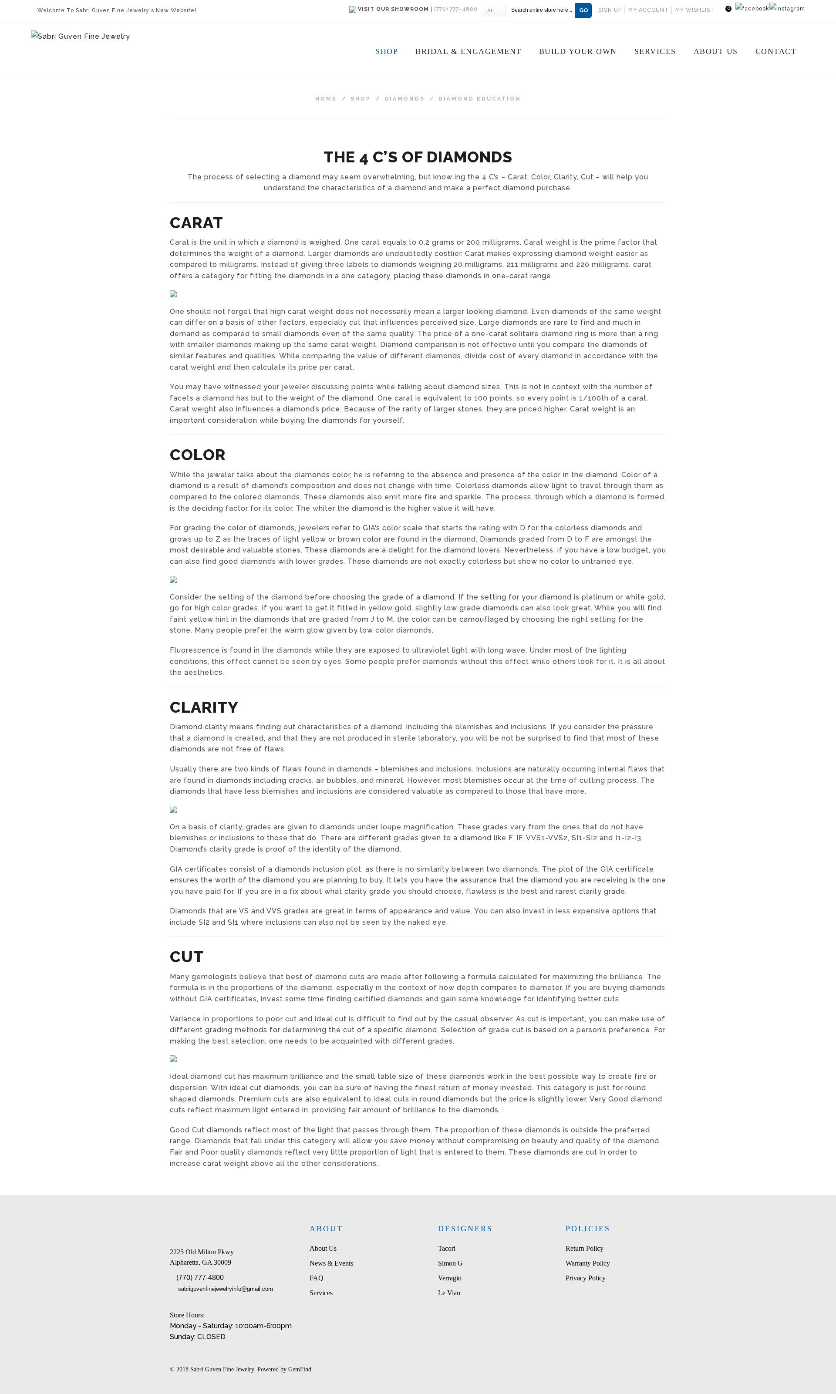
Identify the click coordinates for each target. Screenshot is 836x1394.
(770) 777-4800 (200, 1277)
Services (321, 1292)
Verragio (450, 1278)
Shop (361, 99)
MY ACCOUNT (648, 10)
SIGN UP (610, 10)
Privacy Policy (586, 1278)
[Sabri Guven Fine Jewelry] (140, 36)
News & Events (331, 1263)
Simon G (450, 1263)
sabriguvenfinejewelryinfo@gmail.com (225, 1289)
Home (326, 99)
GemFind (299, 1369)
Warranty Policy (588, 1263)
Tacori (446, 1248)
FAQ (317, 1278)
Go (583, 10)
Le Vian (449, 1292)
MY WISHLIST (695, 10)
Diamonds (404, 99)
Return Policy (584, 1248)
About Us (323, 1248)
